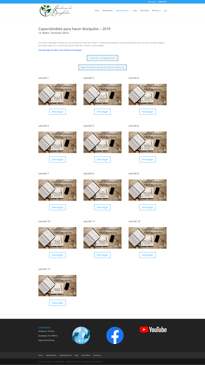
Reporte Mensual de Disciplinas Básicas (102, 67)
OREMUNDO (162, 2)
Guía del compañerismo (102, 58)
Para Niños (144, 11)
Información (152, 2)
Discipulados (107, 11)
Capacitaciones (122, 11)
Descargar (57, 111)
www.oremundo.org (46, 340)
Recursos (155, 11)
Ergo (135, 11)
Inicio (97, 11)
